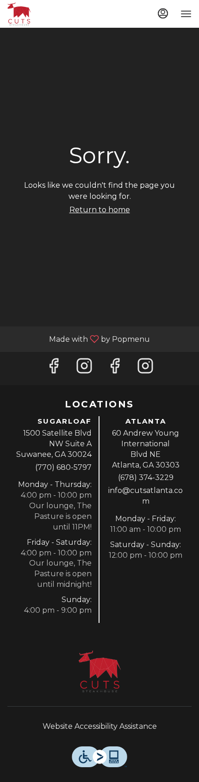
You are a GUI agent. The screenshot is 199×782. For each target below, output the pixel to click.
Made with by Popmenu (78, 339)
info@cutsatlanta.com (145, 495)
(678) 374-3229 (146, 477)
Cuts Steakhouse (99, 671)
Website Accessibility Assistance (100, 726)
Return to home (99, 209)
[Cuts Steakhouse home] (49, 13)
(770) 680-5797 (63, 467)
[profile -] (162, 13)
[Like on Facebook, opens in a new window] (53, 368)
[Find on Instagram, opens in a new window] (84, 368)
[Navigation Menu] (186, 14)
